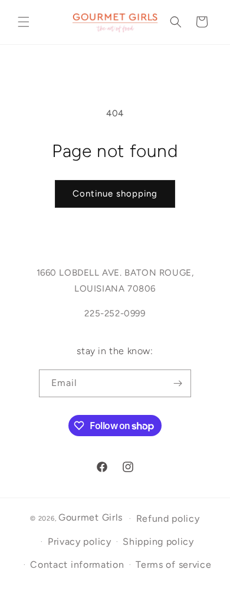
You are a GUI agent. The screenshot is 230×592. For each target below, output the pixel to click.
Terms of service (173, 564)
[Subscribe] (177, 383)
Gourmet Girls (90, 517)
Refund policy (168, 518)
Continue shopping (115, 193)
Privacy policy (79, 541)
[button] (24, 22)
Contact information (77, 564)
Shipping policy (158, 541)
